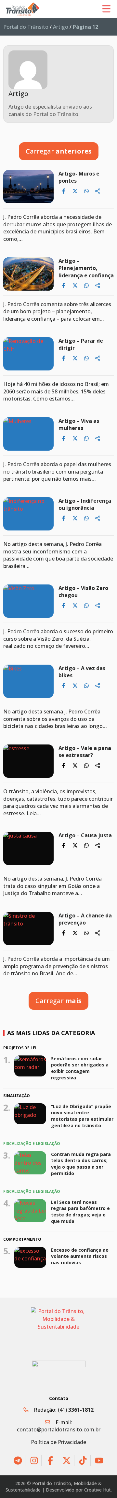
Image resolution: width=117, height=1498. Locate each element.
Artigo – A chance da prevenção (85, 919)
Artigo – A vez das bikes (81, 672)
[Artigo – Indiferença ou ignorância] (28, 513)
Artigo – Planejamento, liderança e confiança (86, 268)
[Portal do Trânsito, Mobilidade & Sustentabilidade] (58, 1329)
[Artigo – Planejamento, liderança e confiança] (28, 274)
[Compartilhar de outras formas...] (97, 191)
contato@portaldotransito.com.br (58, 1429)
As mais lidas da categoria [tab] (51, 1033)
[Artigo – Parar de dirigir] (28, 353)
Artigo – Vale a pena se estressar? (84, 751)
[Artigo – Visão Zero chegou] (28, 601)
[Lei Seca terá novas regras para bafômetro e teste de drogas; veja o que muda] (30, 1210)
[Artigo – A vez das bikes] (28, 681)
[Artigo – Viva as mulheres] (28, 434)
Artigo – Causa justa (85, 835)
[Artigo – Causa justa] (28, 848)
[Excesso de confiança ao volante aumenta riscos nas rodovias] (30, 1257)
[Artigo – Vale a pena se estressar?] (28, 761)
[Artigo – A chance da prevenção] (28, 928)
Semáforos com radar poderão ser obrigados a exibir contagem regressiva (80, 1067)
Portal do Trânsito (25, 26)
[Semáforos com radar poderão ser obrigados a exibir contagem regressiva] (30, 1065)
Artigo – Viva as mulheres (78, 424)
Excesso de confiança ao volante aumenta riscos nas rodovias (80, 1256)
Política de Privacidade (58, 1442)
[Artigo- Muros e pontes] (28, 186)
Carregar (59, 151)
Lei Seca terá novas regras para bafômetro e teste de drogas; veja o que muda (80, 1211)
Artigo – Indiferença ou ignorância (84, 504)
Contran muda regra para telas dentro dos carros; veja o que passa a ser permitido (81, 1163)
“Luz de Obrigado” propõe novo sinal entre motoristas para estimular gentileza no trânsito (82, 1116)
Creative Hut (97, 1490)
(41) (76, 1409)
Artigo (60, 26)
